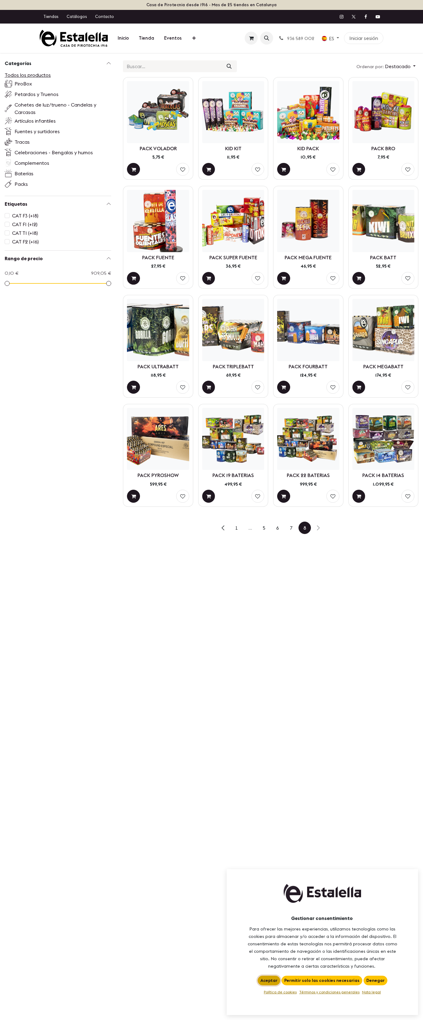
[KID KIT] (233, 112)
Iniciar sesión (363, 38)
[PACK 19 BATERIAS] (233, 439)
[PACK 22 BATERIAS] (308, 439)
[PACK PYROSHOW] (158, 439)
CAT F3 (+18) (25, 215)
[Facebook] (365, 16)
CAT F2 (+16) (25, 242)
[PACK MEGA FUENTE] (308, 221)
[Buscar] (229, 66)
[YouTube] (377, 16)
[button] (266, 38)
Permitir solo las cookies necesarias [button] (322, 980)
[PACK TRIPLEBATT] (233, 330)
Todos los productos (28, 75)
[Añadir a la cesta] (133, 169)
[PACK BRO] (383, 112)
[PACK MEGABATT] (383, 330)
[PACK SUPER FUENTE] (233, 221)
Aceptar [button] (268, 980)
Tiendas (50, 16)
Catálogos (77, 16)
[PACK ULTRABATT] (158, 330)
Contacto (104, 16)
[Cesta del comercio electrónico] (251, 38)
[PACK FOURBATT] (308, 330)
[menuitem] (123, 38)
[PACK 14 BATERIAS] (383, 439)
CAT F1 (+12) (24, 224)
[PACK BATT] (383, 221)
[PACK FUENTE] (158, 221)
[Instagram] (341, 16)
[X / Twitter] (353, 16)
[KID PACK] (308, 112)
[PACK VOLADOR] (158, 112)
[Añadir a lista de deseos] (182, 169)
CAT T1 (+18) (25, 233)
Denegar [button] (375, 980)
